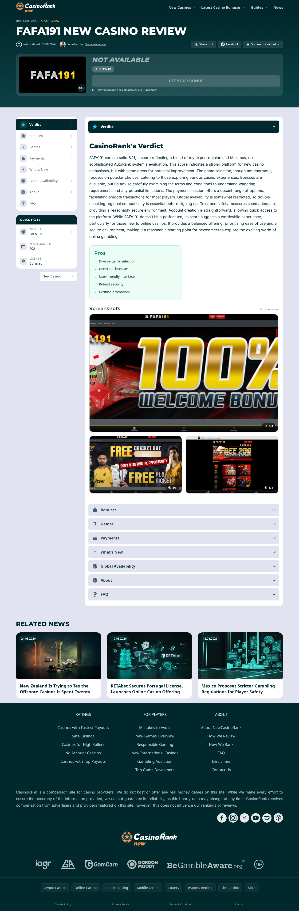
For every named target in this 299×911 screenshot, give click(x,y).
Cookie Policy (63, 904)
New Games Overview (154, 736)
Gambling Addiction (155, 761)
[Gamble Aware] (206, 864)
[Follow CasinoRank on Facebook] (222, 818)
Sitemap (239, 904)
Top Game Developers (155, 769)
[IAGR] (43, 864)
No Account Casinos (83, 752)
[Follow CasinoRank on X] (244, 818)
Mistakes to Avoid (155, 727)
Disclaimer (221, 761)
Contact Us (221, 769)
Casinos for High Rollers (83, 744)
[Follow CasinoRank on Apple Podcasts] (278, 818)
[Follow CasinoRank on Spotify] (267, 818)
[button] (183, 127)
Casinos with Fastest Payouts (83, 727)
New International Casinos (154, 752)
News (278, 7)
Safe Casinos (83, 736)
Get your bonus (186, 81)
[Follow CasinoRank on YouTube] (255, 818)
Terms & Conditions (182, 904)
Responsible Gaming (155, 744)
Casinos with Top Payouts (83, 761)
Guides (257, 7)
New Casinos (180, 7)
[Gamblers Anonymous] (68, 864)
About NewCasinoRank (221, 727)
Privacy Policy (120, 904)
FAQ (221, 752)
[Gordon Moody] (142, 864)
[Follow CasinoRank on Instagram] (233, 818)
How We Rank (221, 744)
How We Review (221, 736)
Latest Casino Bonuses (220, 7)
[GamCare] (101, 864)
